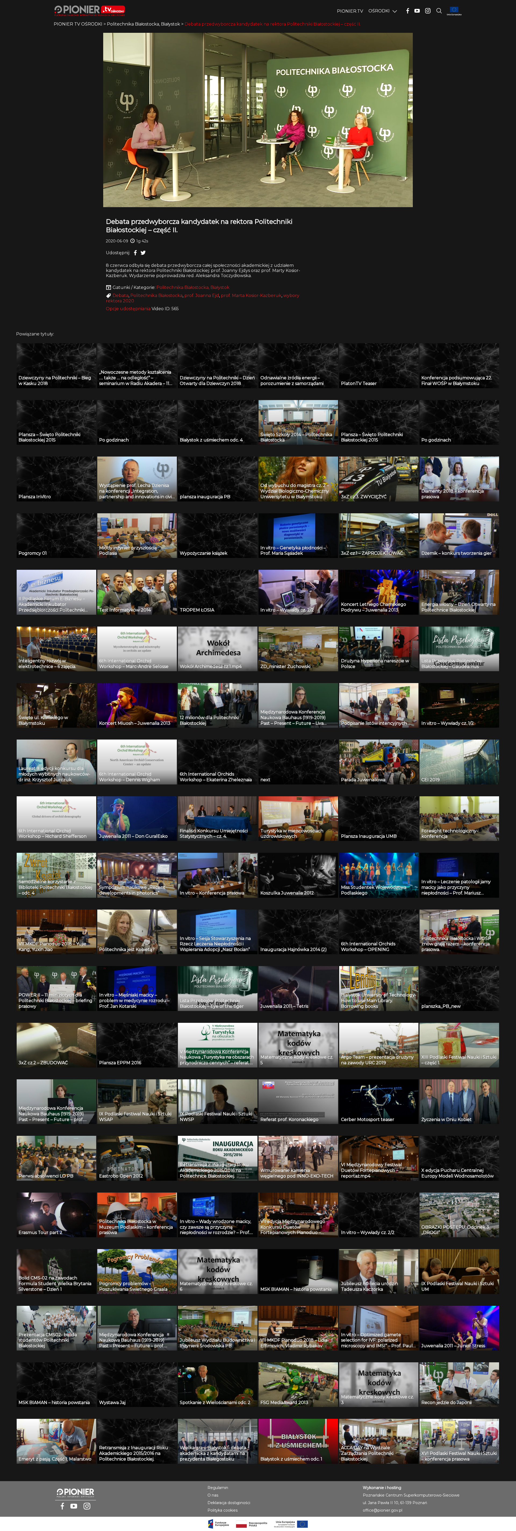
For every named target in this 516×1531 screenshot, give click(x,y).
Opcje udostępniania (128, 308)
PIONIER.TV (350, 11)
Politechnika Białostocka (156, 295)
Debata (120, 295)
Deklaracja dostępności (228, 1502)
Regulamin (217, 1487)
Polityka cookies (222, 1510)
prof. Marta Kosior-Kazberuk (251, 295)
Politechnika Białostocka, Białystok (193, 287)
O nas (212, 1495)
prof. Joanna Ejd (201, 295)
